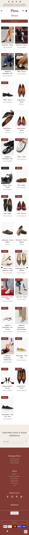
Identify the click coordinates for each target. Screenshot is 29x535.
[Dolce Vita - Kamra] (21, 35)
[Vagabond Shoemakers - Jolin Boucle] (7, 315)
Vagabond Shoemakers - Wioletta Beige (21, 327)
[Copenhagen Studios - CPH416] (21, 258)
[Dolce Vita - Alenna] (7, 35)
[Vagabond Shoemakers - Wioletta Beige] (21, 315)
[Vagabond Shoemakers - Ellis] (7, 61)
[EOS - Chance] (21, 203)
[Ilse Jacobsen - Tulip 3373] (21, 345)
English (13, 522)
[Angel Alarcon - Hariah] (21, 90)
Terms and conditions (14, 476)
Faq (14, 485)
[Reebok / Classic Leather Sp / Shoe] (7, 258)
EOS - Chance (21, 213)
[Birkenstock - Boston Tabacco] (21, 230)
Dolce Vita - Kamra (21, 45)
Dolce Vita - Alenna (7, 45)
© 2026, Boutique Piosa (14, 531)
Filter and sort (14, 21)
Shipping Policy (14, 481)
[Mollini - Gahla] (21, 146)
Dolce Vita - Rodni (21, 297)
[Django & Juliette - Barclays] (7, 376)
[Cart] (26, 10)
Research (14, 474)
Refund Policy (14, 478)
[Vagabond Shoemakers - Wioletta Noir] (7, 345)
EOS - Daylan (21, 185)
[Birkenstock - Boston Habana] (7, 230)
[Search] (23, 10)
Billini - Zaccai (21, 71)
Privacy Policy (14, 483)
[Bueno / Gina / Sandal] (7, 175)
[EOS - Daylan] (21, 175)
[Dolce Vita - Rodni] (21, 287)
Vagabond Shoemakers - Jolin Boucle (7, 327)
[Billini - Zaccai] (21, 61)
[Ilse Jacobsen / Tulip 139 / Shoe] (7, 404)
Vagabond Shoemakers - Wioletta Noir (7, 358)
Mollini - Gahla (21, 157)
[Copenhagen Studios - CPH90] (7, 287)
